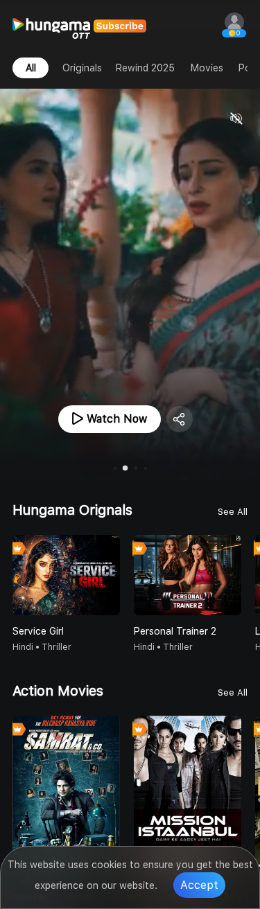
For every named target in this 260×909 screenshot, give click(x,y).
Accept (199, 885)
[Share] (179, 419)
